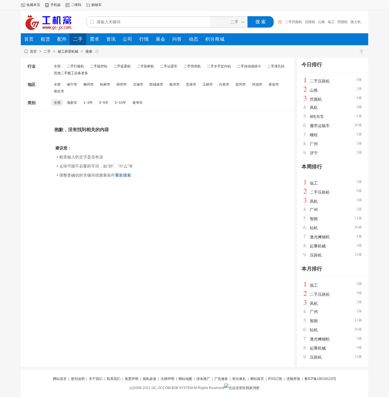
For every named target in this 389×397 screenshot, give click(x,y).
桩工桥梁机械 (68, 51)
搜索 (88, 51)
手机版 (55, 5)
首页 (33, 51)
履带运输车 (320, 125)
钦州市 (174, 84)
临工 (331, 22)
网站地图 (185, 379)
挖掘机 (342, 22)
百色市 (224, 84)
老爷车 (137, 103)
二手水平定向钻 (219, 66)
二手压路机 (320, 81)
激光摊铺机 (320, 237)
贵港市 (191, 84)
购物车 (96, 5)
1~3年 (88, 103)
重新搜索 (123, 175)
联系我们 (113, 379)
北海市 (138, 84)
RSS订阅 (275, 379)
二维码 (76, 5)
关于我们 (96, 379)
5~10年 (120, 103)
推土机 (356, 22)
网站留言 (257, 379)
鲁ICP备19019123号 (320, 379)
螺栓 (314, 135)
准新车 (72, 103)
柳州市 (88, 84)
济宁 (314, 153)
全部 (57, 66)
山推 (321, 22)
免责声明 (131, 379)
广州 (314, 144)
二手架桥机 (145, 66)
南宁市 (72, 84)
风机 (314, 107)
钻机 (314, 228)
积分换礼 (239, 379)
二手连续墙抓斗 (249, 66)
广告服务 (221, 379)
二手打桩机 (75, 66)
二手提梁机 (122, 66)
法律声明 (167, 379)
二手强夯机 (192, 66)
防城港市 (156, 84)
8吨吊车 (317, 116)
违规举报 (293, 379)
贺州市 (241, 84)
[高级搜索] (278, 22)
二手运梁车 (168, 66)
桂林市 (105, 84)
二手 (47, 51)
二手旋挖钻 (98, 66)
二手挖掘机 (293, 22)
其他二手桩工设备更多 (71, 73)
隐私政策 (149, 379)
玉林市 (207, 84)
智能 (314, 218)
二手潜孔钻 (275, 66)
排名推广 (203, 379)
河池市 (257, 84)
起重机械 (318, 246)
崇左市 (59, 91)
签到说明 (78, 379)
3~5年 (103, 103)
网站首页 (60, 379)
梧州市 (121, 84)
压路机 (310, 22)
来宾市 (274, 84)
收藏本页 (33, 5)
